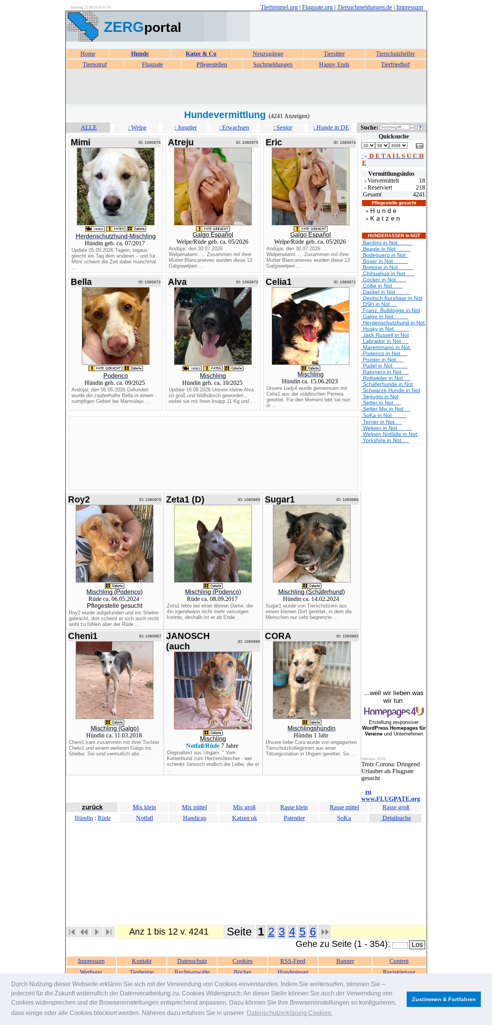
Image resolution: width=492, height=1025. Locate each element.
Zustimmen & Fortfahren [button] (444, 999)
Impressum (409, 7)
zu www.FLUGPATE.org (390, 795)
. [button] (289, 1013)
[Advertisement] (246, 87)
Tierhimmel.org (279, 7)
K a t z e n (385, 218)
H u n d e (383, 211)
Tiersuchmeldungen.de (364, 7)
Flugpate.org (317, 7)
